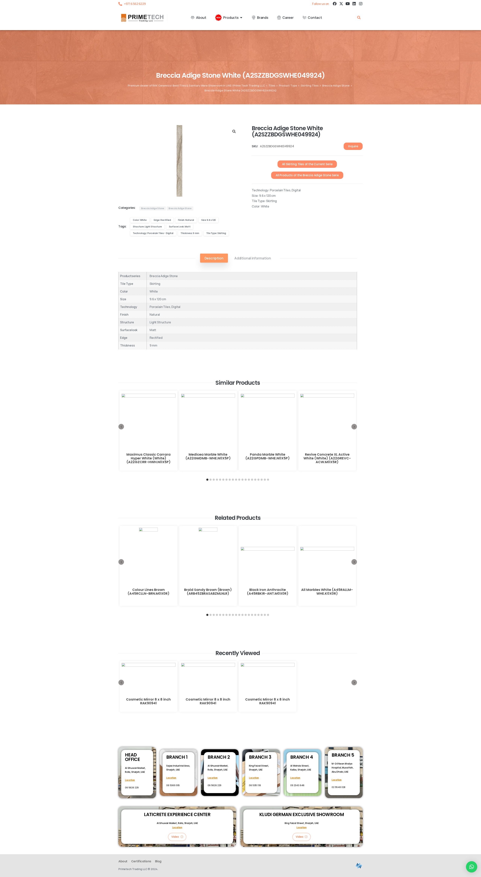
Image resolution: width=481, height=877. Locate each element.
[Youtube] (347, 4)
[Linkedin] (354, 4)
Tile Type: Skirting (216, 233)
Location (130, 780)
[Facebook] (335, 4)
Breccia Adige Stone (335, 85)
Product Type (288, 85)
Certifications (141, 861)
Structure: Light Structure (147, 226)
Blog (158, 861)
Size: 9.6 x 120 (208, 220)
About (122, 861)
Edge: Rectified (162, 220)
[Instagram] (361, 4)
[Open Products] (241, 17)
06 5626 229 (132, 787)
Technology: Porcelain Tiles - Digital (153, 233)
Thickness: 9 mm (190, 233)
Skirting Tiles (309, 85)
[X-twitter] (341, 4)
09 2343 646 (297, 785)
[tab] (214, 258)
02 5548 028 (338, 787)
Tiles (271, 85)
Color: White (140, 220)
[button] (359, 17)
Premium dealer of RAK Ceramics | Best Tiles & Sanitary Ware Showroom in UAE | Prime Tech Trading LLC (196, 85)
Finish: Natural (186, 220)
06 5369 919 (173, 785)
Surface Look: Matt (179, 226)
